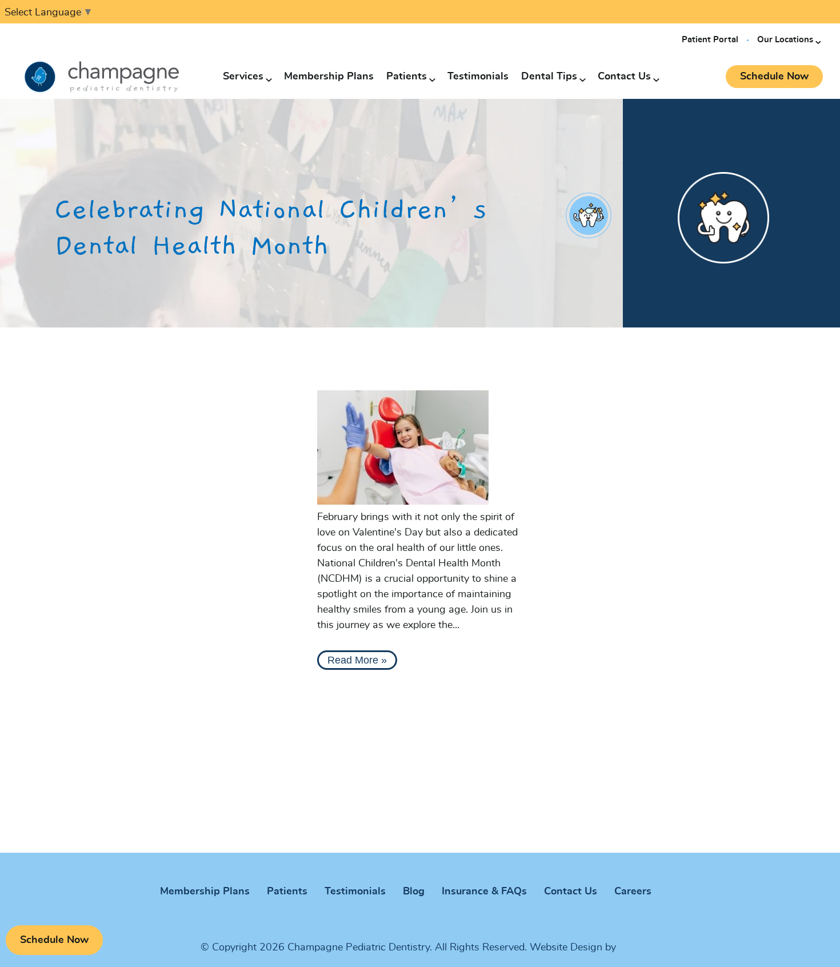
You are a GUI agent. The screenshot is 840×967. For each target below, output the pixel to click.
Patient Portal (710, 39)
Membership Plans (329, 76)
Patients (406, 76)
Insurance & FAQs (484, 891)
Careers (632, 891)
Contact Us (624, 76)
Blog (414, 891)
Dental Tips (549, 76)
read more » (357, 660)
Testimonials (478, 76)
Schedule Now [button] (774, 76)
